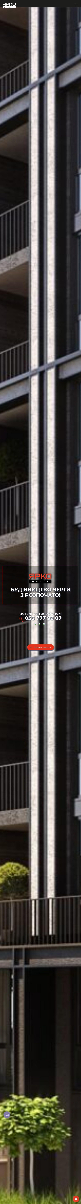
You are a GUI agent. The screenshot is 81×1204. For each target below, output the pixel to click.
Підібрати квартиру (42, 647)
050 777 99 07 (43, 618)
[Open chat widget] (76, 1199)
